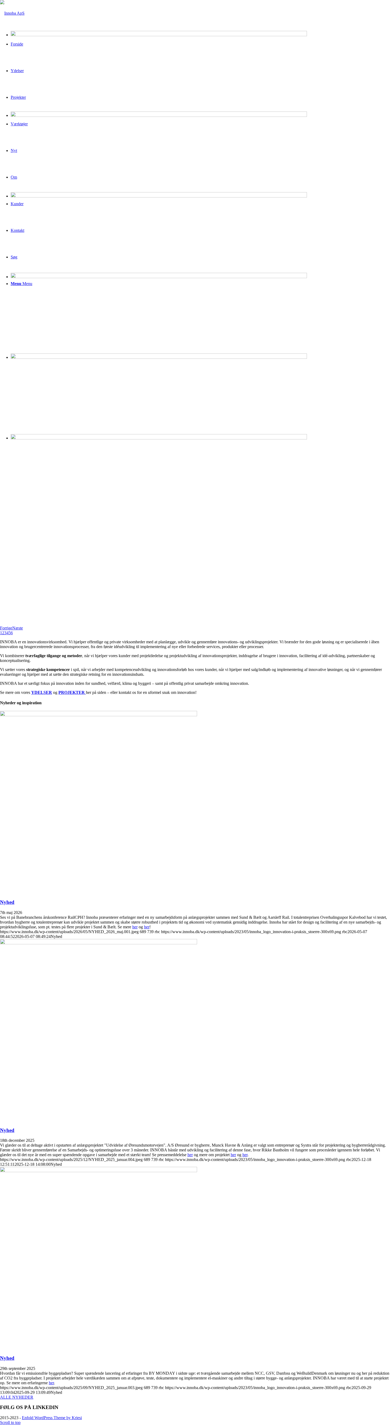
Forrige (6, 628)
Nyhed (7, 902)
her (135, 927)
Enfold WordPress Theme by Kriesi (52, 1417)
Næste (17, 628)
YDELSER (41, 692)
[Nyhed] (98, 714)
